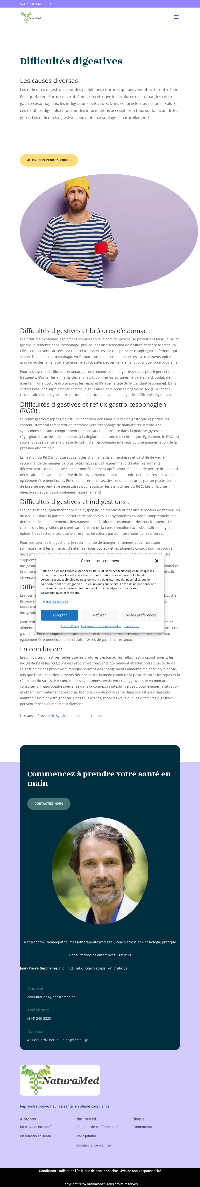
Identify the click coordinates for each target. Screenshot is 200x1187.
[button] (156, 560)
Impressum (131, 626)
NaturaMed (86, 1119)
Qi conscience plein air (93, 1145)
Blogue (138, 1119)
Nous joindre (86, 1136)
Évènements (142, 1127)
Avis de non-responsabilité (140, 1171)
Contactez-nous (49, 803)
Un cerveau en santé (35, 1127)
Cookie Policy (70, 626)
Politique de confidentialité (97, 1127)
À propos (28, 1119)
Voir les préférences (140, 615)
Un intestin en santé (35, 1136)
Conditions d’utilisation (56, 1171)
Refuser (99, 615)
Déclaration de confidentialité (101, 626)
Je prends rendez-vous (47, 160)
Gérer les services (55, 602)
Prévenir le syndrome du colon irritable (70, 715)
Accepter (59, 615)
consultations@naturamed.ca (51, 997)
